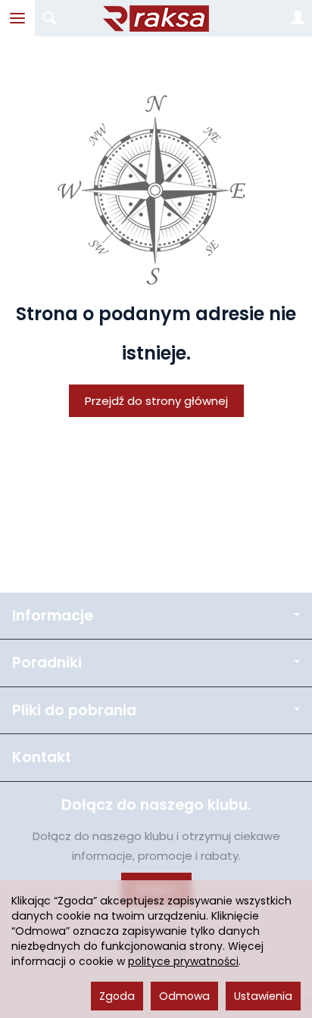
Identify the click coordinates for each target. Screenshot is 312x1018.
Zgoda (117, 996)
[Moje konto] (297, 18)
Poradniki (47, 662)
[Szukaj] (49, 18)
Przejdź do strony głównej (156, 401)
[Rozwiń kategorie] (17, 18)
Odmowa (184, 996)
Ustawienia (263, 996)
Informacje (52, 616)
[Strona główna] (156, 18)
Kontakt (41, 757)
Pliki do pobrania (74, 710)
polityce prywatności (183, 961)
